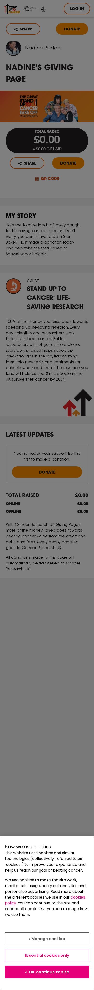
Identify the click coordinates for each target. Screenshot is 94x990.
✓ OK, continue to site (47, 972)
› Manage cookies (47, 939)
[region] (47, 913)
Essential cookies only (47, 955)
